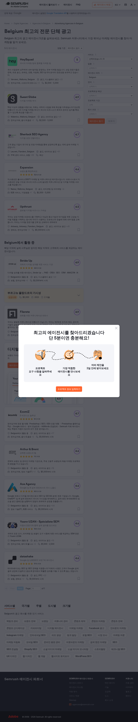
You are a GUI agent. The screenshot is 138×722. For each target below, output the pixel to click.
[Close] (116, 328)
